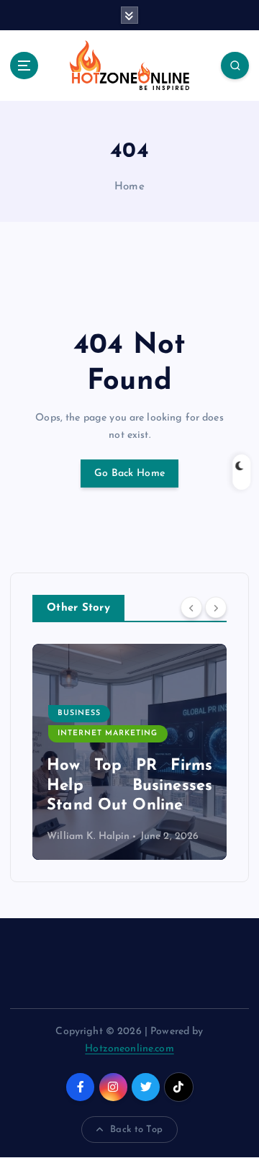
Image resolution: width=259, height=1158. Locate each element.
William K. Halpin (88, 836)
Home (129, 186)
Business (79, 713)
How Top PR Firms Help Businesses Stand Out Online (129, 786)
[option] (129, 752)
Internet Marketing (108, 733)
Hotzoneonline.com (129, 1048)
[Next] (216, 607)
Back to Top (136, 1129)
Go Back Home (129, 473)
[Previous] (191, 607)
